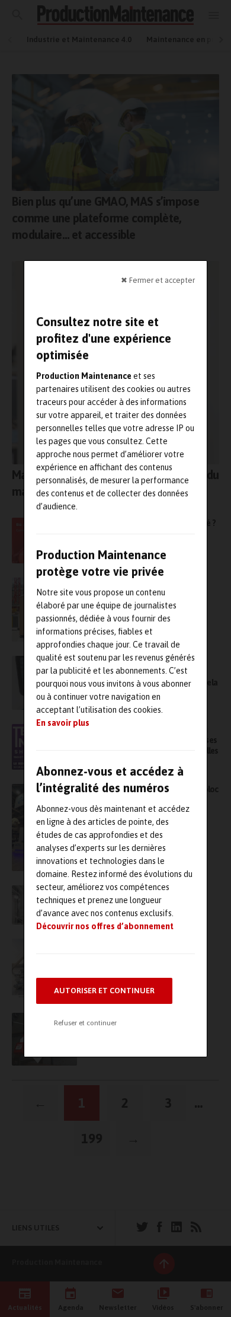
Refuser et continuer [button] (85, 1023)
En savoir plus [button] (62, 723)
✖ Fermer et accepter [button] (158, 279)
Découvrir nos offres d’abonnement (105, 926)
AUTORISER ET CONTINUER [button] (104, 990)
